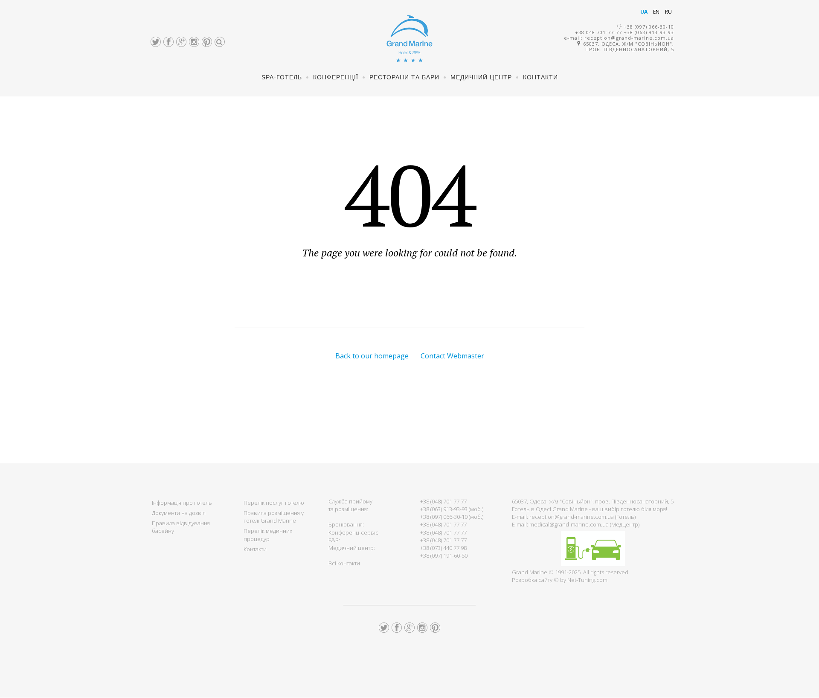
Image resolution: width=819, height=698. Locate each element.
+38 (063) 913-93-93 (649, 32)
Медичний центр (481, 77)
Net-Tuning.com (587, 580)
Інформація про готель (182, 502)
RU (668, 11)
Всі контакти (344, 563)
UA (644, 11)
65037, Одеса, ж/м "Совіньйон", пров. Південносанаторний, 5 (627, 46)
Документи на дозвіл (179, 513)
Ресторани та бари (404, 77)
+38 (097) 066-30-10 (649, 26)
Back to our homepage (372, 356)
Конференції (335, 77)
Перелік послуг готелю (274, 502)
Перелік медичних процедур (268, 534)
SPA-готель (281, 77)
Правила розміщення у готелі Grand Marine (274, 516)
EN (657, 11)
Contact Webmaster (452, 356)
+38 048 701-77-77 (598, 32)
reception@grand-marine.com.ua (629, 38)
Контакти (540, 77)
